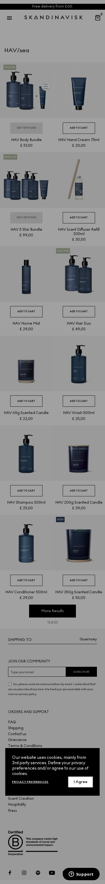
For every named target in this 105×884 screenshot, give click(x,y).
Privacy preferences (30, 782)
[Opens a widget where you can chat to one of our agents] (81, 874)
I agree (81, 782)
